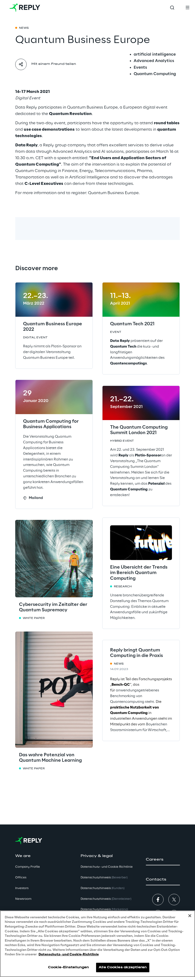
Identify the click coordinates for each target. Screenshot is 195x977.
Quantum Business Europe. (114, 193)
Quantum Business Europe (92, 107)
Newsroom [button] (23, 898)
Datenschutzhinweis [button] (104, 877)
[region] (97, 943)
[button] (163, 859)
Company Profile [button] (27, 866)
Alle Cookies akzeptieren (123, 967)
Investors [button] (22, 888)
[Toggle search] (172, 7)
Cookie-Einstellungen (68, 967)
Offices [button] (20, 877)
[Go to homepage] (25, 7)
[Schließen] (190, 915)
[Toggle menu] (187, 7)
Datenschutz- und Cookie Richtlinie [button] (107, 866)
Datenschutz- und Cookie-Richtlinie (69, 954)
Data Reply (26, 107)
